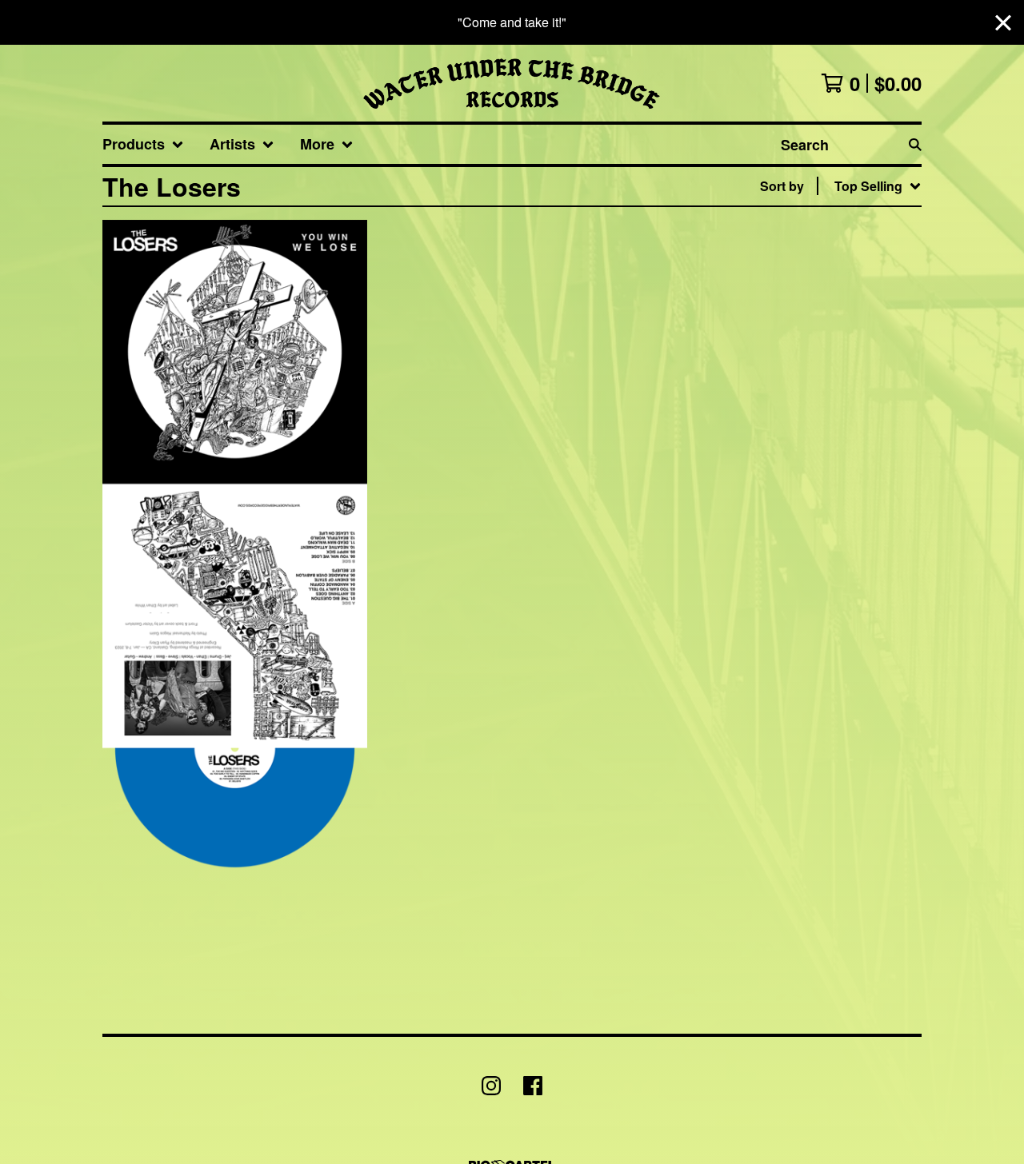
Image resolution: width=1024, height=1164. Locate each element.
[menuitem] (143, 144)
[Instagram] (491, 1085)
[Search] (915, 144)
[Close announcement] (1003, 23)
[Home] (511, 83)
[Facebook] (533, 1085)
